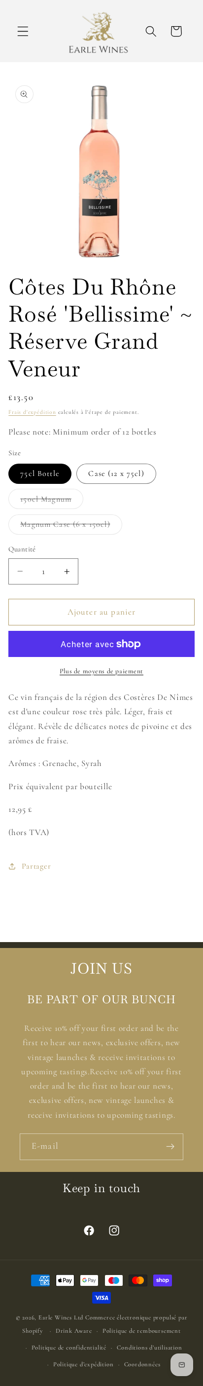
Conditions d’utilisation (149, 1347)
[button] (22, 31)
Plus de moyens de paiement (101, 671)
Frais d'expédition (32, 411)
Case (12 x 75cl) (116, 473)
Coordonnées (142, 1364)
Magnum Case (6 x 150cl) (71, 527)
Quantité (22, 549)
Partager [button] (36, 866)
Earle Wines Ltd (61, 1317)
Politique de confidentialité (69, 1347)
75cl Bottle (40, 473)
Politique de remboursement (141, 1331)
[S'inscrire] (170, 1146)
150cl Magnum (51, 501)
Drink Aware (74, 1331)
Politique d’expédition (83, 1364)
